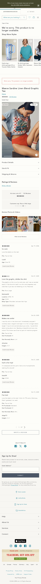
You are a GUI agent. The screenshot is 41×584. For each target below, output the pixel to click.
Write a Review (6, 185)
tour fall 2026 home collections (20, 5)
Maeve (4, 94)
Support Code (27, 574)
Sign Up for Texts (22, 504)
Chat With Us (21, 510)
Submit (20, 475)
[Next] (25, 427)
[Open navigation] (38, 17)
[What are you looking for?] (24, 17)
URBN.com (19, 574)
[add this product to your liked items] (15, 41)
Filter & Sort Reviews (21, 236)
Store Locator (22, 492)
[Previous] (16, 427)
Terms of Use (18, 570)
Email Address (6, 465)
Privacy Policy (14, 485)
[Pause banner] (38, 6)
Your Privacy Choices (20, 577)
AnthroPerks (21, 498)
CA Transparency (28, 570)
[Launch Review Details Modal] (9, 224)
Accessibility (10, 574)
